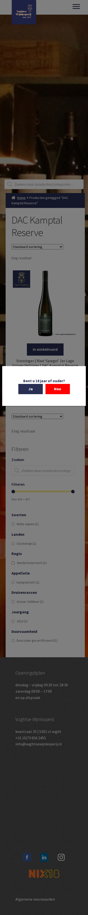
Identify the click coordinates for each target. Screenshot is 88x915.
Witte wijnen (28, 524)
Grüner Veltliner (30, 601)
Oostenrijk (26, 543)
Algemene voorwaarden (35, 899)
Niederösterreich (32, 563)
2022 (22, 621)
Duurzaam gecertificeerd (37, 640)
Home (21, 197)
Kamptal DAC (28, 582)
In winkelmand (45, 349)
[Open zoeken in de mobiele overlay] (44, 184)
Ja (30, 388)
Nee (57, 388)
